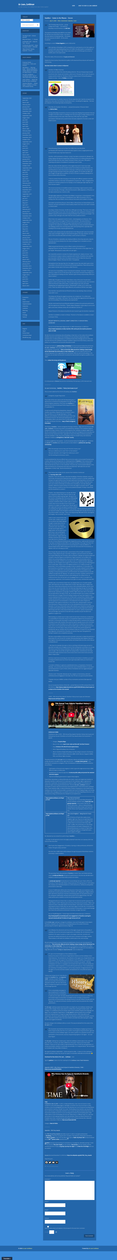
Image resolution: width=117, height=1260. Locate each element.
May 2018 (25, 176)
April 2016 (25, 231)
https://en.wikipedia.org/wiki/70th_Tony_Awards (79, 1155)
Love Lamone (26, 79)
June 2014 (25, 279)
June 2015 (25, 253)
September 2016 (27, 220)
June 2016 (25, 227)
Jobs (50, 1166)
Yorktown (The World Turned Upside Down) (67, 746)
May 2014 (25, 281)
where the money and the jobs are (57, 360)
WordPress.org (27, 337)
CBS (49, 1139)
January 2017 (26, 211)
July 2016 (25, 224)
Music (56, 1166)
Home (73, 5)
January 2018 (26, 185)
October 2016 (26, 218)
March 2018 (26, 181)
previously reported (55, 881)
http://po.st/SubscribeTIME (69, 1120)
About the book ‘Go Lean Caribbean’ (87, 5)
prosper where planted (81, 761)
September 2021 (27, 98)
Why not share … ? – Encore (30, 39)
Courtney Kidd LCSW (55, 474)
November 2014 (27, 268)
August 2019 (26, 144)
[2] (67, 1138)
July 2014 (25, 277)
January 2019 (26, 159)
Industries (25, 306)
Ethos (24, 299)
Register (25, 328)
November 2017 (27, 190)
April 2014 (25, 283)
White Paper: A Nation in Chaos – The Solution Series (30, 85)
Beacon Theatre (51, 1137)
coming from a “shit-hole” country (65, 437)
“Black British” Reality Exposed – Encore (28, 49)
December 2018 (27, 161)
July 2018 (25, 172)
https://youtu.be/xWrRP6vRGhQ (53, 1069)
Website (47, 1218)
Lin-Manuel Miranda (57, 875)
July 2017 (25, 198)
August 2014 (26, 275)
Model (53, 1166)
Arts (48, 1166)
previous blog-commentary (64, 346)
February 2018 (26, 183)
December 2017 (27, 187)
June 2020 (25, 122)
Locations (25, 308)
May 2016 (25, 229)
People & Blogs (62, 741)
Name (47, 1201)
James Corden (55, 1139)
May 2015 (25, 255)
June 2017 (25, 200)
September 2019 (27, 142)
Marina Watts (53, 109)
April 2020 (25, 126)
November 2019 (27, 137)
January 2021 (26, 107)
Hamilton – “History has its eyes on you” (67, 388)
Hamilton (47, 1143)
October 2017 (26, 192)
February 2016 (26, 235)
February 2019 (26, 157)
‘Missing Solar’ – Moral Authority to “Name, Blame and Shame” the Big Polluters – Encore (30, 70)
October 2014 (26, 270)
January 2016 (26, 237)
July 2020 (25, 120)
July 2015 (25, 251)
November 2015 (27, 242)
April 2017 (25, 205)
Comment (48, 1179)
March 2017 (26, 207)
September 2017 (27, 194)
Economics (25, 297)
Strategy (25, 315)
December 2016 (27, 213)
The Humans (74, 1144)
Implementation (27, 304)
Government (26, 302)
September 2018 (27, 168)
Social (24, 312)
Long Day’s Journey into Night (66, 1146)
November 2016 (27, 216)
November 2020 (27, 111)
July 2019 (25, 146)
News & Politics (54, 1123)
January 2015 (26, 264)
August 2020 (26, 118)
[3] (45, 1144)
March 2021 (26, 102)
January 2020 (26, 133)
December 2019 (27, 135)
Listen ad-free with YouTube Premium (79, 744)
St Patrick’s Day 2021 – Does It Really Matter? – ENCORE (30, 46)
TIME (46, 1102)
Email (46, 1210)
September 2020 (27, 115)
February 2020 (26, 131)
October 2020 (26, 113)
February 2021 (26, 104)
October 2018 (26, 165)
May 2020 (25, 124)
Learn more (66, 744)
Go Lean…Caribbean (26, 4)
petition (51, 1060)
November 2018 (27, 163)
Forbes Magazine (60, 43)
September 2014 (27, 272)
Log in (24, 331)
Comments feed (27, 335)
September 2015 (27, 246)
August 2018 (26, 170)
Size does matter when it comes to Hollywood (56, 65)
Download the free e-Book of (58, 1057)
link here (67, 28)
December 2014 (27, 266)
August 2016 (26, 222)
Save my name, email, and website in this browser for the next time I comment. (65, 1228)
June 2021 (25, 100)
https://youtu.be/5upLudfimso (56, 698)
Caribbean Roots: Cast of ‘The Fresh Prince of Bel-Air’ (30, 76)
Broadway (48, 1135)
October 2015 (26, 244)
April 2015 (25, 257)
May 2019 (25, 150)
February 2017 (26, 209)
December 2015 (27, 240)
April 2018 (25, 179)
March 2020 (26, 128)
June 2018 (25, 174)
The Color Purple (57, 1144)
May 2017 (25, 203)
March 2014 (26, 285)
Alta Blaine (26, 67)
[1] (51, 1138)
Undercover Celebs (53, 732)
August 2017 (26, 196)
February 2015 (26, 261)
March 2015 (26, 259)
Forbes (64, 78)
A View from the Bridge (83, 1146)
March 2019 (26, 155)
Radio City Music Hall (79, 1137)
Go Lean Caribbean (27, 1248)
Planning (25, 310)
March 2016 (26, 233)
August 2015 (26, 248)
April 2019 (25, 152)
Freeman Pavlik (27, 62)
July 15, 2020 (53, 20)
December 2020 (27, 109)
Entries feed (26, 333)
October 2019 (26, 139)
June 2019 (25, 148)
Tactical (25, 317)
